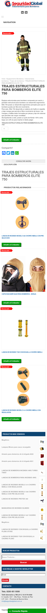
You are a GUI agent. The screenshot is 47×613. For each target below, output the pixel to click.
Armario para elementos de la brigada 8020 (17, 454)
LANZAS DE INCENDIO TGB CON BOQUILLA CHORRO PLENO (18, 537)
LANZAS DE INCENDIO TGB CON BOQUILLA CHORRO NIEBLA (22, 352)
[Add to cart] (23, 212)
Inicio (3, 79)
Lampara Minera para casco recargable (16, 447)
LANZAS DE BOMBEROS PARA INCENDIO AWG (19, 477)
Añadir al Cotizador (11, 140)
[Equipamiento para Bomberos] (23, 3)
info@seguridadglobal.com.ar (12, 601)
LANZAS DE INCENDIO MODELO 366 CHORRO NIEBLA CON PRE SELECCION (19, 493)
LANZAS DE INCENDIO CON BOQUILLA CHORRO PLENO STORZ (20, 530)
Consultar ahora (23, 161)
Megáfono (5, 440)
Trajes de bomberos (17, 81)
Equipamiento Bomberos (15, 79)
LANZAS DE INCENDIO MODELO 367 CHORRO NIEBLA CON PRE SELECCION (19, 516)
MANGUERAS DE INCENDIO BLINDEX (15, 508)
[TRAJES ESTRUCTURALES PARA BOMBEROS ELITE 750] (23, 53)
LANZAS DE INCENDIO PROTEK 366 (15, 499)
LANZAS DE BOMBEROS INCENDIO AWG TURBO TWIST (20, 471)
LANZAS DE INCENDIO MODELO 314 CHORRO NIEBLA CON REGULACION (19, 486)
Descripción (10, 164)
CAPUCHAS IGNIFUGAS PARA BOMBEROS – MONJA (19, 294)
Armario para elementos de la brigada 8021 (17, 461)
